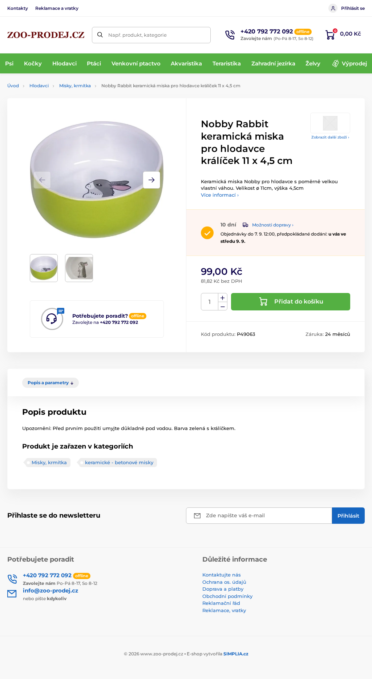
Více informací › (220, 195)
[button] (151, 180)
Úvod (13, 85)
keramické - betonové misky (119, 462)
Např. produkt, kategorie (137, 35)
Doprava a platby (222, 589)
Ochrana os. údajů (224, 582)
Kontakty (17, 8)
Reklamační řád (221, 603)
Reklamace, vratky (224, 610)
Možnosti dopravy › (273, 225)
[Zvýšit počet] (222, 297)
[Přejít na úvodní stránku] (45, 35)
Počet (209, 301)
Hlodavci (39, 85)
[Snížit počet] (222, 306)
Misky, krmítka (75, 85)
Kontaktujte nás (221, 575)
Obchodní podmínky (227, 596)
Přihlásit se (353, 8)
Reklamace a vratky (56, 8)
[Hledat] (100, 35)
